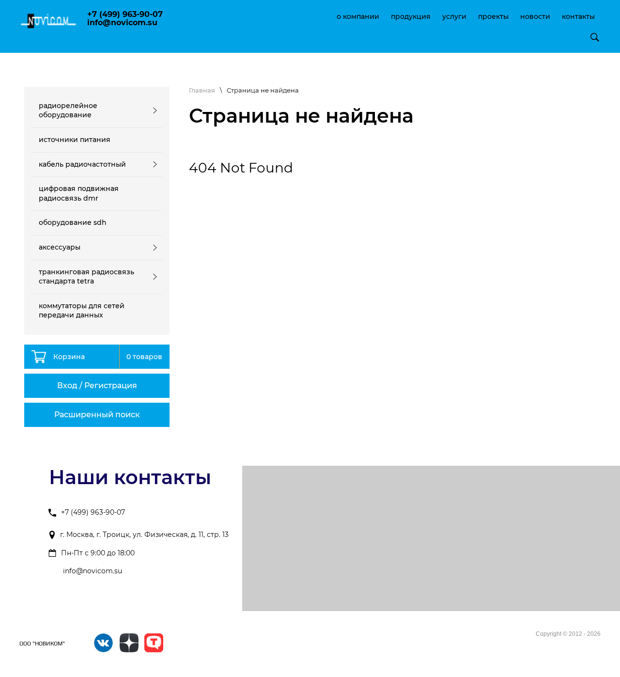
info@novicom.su (92, 571)
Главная (202, 90)
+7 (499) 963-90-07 (93, 512)
